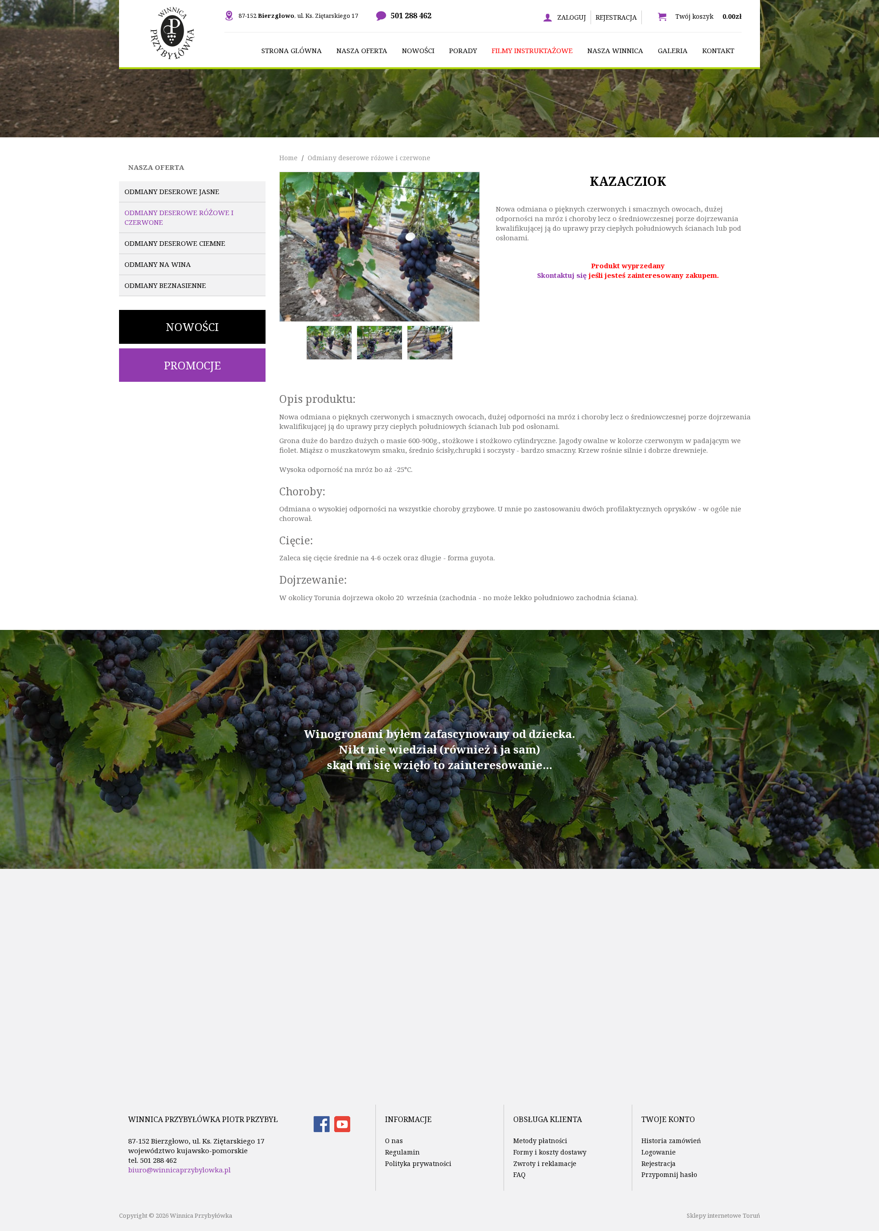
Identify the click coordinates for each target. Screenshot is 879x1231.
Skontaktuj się (562, 275)
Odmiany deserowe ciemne (175, 243)
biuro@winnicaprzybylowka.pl (179, 1169)
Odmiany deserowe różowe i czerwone (179, 217)
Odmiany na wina (158, 264)
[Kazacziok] (379, 245)
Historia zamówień (671, 1140)
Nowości (192, 326)
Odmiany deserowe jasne (172, 191)
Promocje (192, 365)
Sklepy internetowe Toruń (723, 1215)
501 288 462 (411, 16)
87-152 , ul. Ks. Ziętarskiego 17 (298, 15)
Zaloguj (571, 17)
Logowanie (658, 1152)
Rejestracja (616, 17)
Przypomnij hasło (669, 1174)
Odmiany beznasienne (165, 285)
